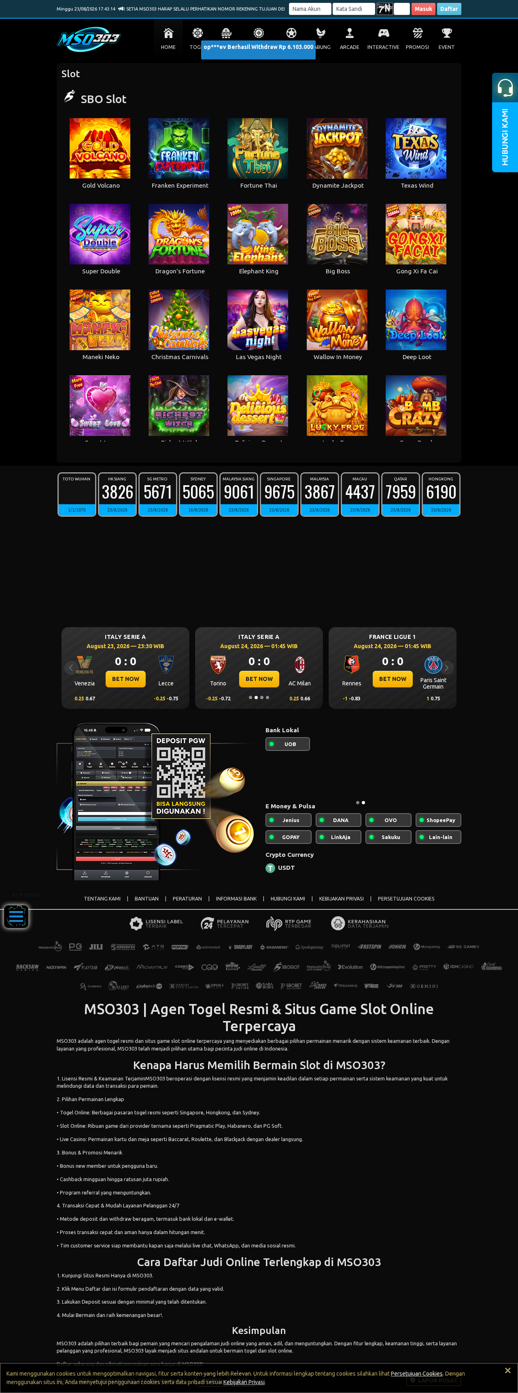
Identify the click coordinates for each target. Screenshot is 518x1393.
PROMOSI (417, 47)
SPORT (291, 47)
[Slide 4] (267, 697)
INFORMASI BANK (236, 898)
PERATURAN (187, 898)
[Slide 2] (256, 697)
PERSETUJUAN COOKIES (406, 898)
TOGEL (197, 47)
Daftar (449, 9)
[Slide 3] (261, 697)
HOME (168, 47)
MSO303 (66, 1041)
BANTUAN (147, 898)
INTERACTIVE (383, 47)
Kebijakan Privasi (244, 1382)
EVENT (447, 47)
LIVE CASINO (259, 47)
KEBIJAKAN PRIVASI (341, 898)
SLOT (227, 47)
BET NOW (125, 679)
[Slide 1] (250, 697)
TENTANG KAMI (102, 898)
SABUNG (321, 47)
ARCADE (349, 47)
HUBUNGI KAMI (288, 898)
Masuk (423, 9)
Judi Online (230, 1262)
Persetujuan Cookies (417, 1373)
